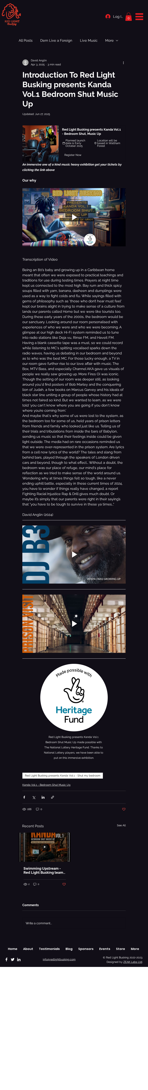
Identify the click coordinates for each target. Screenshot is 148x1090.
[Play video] (74, 217)
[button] (128, 17)
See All (121, 825)
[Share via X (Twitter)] (33, 797)
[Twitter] (12, 959)
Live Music (89, 40)
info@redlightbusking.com (59, 959)
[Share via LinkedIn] (43, 797)
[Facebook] (6, 959)
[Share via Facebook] (24, 797)
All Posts (26, 40)
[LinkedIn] (18, 959)
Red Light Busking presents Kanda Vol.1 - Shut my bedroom (62, 775)
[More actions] (123, 62)
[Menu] (139, 17)
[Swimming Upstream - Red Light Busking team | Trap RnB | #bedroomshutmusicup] (45, 847)
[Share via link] (52, 797)
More (109, 40)
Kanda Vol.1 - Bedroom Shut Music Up (46, 784)
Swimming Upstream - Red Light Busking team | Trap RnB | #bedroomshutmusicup (44, 870)
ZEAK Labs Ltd (132, 961)
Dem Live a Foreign (56, 40)
